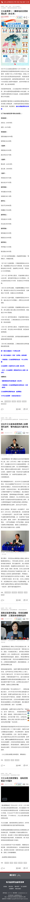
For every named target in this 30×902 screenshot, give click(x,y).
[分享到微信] (28, 715)
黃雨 (12, 862)
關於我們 (17, 886)
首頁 (5, 2)
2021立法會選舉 (4, 16)
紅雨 (16, 862)
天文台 (7, 862)
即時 (15, 2)
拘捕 (26, 592)
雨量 (25, 862)
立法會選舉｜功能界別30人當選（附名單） (13, 366)
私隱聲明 (11, 888)
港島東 (14, 401)
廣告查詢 (11, 886)
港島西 (19, 401)
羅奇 (13, 760)
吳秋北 (24, 401)
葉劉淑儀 (4, 403)
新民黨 (17, 760)
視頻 (18, 2)
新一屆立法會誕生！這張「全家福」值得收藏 (14, 355)
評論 (21, 2)
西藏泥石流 (11, 2)
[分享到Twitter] (28, 718)
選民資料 (14, 592)
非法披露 (21, 592)
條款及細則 (18, 888)
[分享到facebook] (28, 713)
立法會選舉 (8, 401)
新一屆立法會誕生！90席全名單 (10, 351)
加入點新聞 (23, 886)
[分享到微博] (28, 720)
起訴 (3, 594)
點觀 (24, 2)
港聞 (2, 432)
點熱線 (5, 886)
